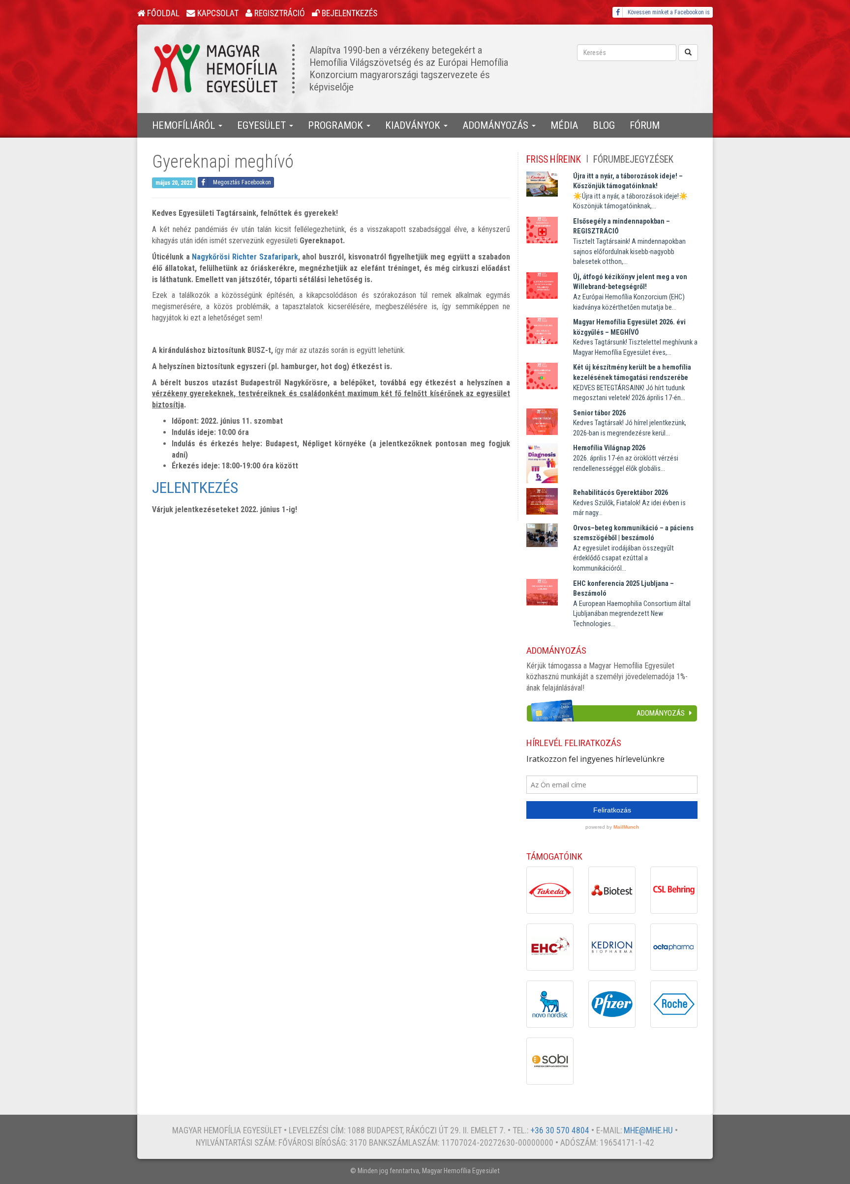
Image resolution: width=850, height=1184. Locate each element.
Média (564, 125)
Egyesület (262, 125)
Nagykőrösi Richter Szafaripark (245, 256)
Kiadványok (414, 125)
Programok (336, 125)
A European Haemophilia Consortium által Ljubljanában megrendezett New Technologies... (632, 603)
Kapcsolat (217, 13)
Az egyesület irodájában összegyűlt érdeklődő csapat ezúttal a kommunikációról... (633, 548)
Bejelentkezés (348, 13)
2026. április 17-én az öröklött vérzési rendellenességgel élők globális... (625, 458)
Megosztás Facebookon (242, 182)
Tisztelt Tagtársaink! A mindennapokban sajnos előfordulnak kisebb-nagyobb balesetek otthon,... (629, 241)
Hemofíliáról (184, 125)
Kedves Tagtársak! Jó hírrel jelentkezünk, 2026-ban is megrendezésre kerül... (629, 423)
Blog (604, 125)
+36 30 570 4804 (559, 1130)
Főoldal (162, 13)
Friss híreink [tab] (553, 159)
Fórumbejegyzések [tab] (633, 159)
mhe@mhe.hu (648, 1130)
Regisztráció (278, 13)
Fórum (645, 125)
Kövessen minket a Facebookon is (669, 12)
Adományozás (496, 125)
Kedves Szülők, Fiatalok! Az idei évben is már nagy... (629, 503)
